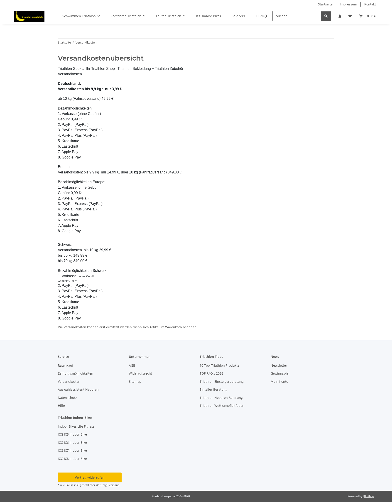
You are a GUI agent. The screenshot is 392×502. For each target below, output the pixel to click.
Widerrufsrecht (140, 373)
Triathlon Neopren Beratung (221, 397)
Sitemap (135, 381)
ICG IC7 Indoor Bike (72, 450)
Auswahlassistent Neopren (78, 389)
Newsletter (279, 365)
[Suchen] (326, 16)
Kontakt (370, 4)
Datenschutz (67, 397)
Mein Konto (279, 381)
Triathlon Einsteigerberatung (222, 381)
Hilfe (61, 405)
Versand (114, 485)
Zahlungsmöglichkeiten (75, 373)
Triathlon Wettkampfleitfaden (222, 405)
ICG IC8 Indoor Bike (72, 458)
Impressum (348, 4)
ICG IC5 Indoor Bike (72, 434)
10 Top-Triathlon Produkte (219, 365)
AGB (132, 365)
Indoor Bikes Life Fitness (76, 426)
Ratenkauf (65, 365)
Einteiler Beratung (213, 389)
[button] (340, 16)
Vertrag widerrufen (89, 477)
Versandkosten (69, 381)
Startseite (325, 4)
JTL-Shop (368, 496)
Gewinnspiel (280, 373)
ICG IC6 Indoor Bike (72, 442)
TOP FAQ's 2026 (211, 373)
